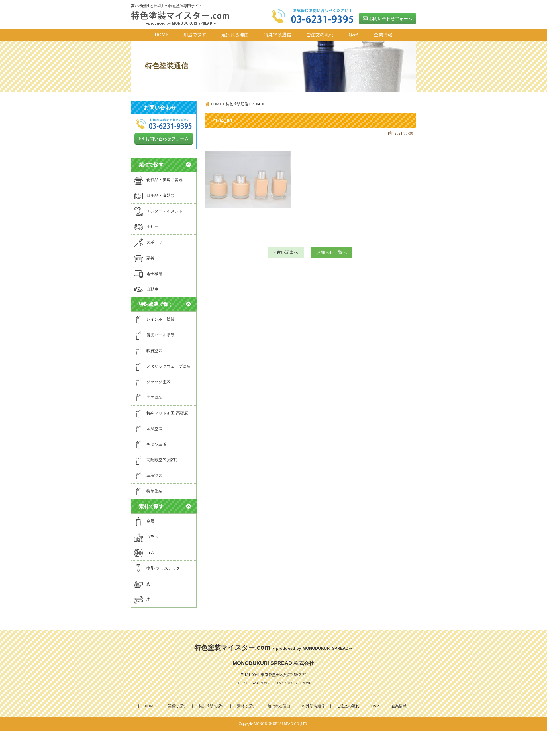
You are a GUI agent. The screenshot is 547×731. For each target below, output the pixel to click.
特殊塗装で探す (212, 706)
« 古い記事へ (285, 252)
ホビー (152, 226)
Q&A (375, 706)
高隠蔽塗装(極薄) (161, 460)
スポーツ (154, 242)
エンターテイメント (164, 211)
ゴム (150, 552)
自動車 (152, 289)
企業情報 (399, 706)
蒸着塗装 (154, 475)
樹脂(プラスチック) (164, 568)
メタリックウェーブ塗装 (168, 366)
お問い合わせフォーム (390, 18)
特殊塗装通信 (313, 706)
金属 (150, 521)
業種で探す (177, 706)
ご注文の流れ (348, 706)
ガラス (152, 537)
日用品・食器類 (160, 195)
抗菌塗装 (154, 491)
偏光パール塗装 (160, 335)
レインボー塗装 (160, 319)
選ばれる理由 (279, 706)
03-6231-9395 (257, 683)
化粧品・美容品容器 (164, 180)
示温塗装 (154, 429)
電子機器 (154, 274)
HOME (150, 706)
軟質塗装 (154, 351)
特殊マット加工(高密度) (168, 413)
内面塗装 (154, 397)
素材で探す (246, 706)
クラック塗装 (158, 382)
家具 (150, 258)
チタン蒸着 (156, 444)
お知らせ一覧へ (332, 252)
